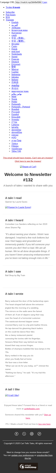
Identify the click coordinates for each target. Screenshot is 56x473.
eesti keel (15, 51)
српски (14, 135)
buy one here (44, 424)
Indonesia (15, 74)
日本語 (14, 82)
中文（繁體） (18, 41)
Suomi (14, 56)
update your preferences (22, 455)
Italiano (14, 79)
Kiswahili (15, 117)
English (14, 22)
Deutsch (15, 61)
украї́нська (16, 148)
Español (15, 114)
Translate (10, 20)
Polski (14, 101)
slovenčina (16, 130)
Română (15, 109)
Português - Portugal (20, 107)
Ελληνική (15, 64)
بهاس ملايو (16, 94)
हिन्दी (13, 67)
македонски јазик (20, 91)
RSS (8, 17)
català (14, 35)
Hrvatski (15, 44)
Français (15, 59)
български (16, 33)
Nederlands (16, 54)
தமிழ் (13, 137)
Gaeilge (15, 72)
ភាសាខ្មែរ (15, 85)
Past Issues (11, 14)
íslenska (15, 77)
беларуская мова (19, 30)
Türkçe (14, 143)
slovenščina (16, 132)
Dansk (14, 49)
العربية (14, 25)
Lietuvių (15, 124)
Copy (44, 2)
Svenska (15, 119)
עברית (14, 122)
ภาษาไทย (16, 140)
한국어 (14, 88)
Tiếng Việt (16, 151)
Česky (14, 46)
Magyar (15, 69)
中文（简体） (18, 38)
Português (16, 104)
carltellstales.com (32, 409)
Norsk (14, 99)
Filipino (15, 146)
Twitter (13, 7)
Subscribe (10, 12)
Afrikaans (15, 27)
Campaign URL (7, 2)
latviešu (14, 127)
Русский (15, 112)
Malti (13, 96)
